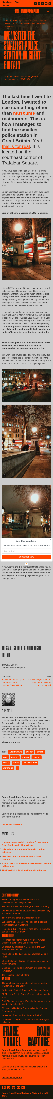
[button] (26, 541)
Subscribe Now (26, 557)
